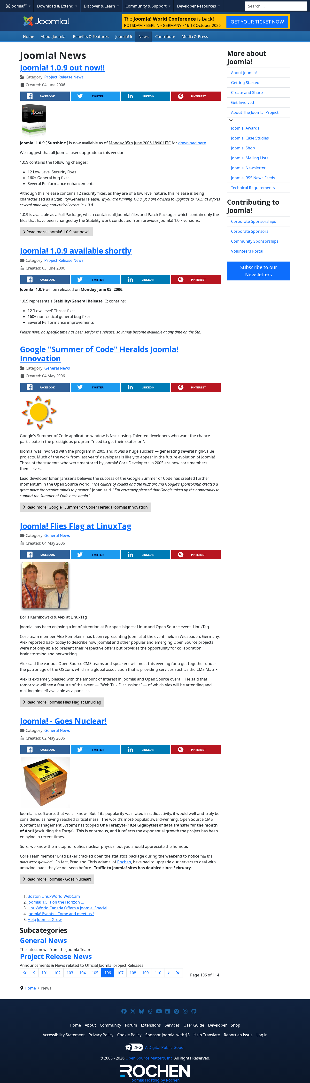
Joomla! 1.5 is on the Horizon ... (56, 902)
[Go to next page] (168, 972)
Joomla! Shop (243, 148)
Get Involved (242, 102)
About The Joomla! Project (255, 112)
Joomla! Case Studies (250, 138)
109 (145, 972)
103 (70, 972)
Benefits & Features (91, 36)
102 (57, 972)
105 (95, 972)
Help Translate (207, 1034)
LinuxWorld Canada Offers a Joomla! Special (67, 908)
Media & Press (195, 36)
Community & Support (146, 6)
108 (133, 972)
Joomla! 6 (123, 36)
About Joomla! (53, 36)
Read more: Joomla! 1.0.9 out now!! (57, 231)
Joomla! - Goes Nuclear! (63, 721)
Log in (262, 1034)
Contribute (165, 36)
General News (57, 368)
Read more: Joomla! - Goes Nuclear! (58, 879)
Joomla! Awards (245, 128)
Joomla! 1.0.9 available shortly (76, 250)
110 (158, 972)
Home (28, 36)
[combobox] (276, 6)
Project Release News (64, 77)
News (144, 36)
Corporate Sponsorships (253, 221)
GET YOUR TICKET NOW (257, 21)
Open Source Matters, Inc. (149, 1058)
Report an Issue (238, 1034)
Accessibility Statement (64, 1034)
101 (44, 972)
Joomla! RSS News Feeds (253, 177)
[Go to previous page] (34, 972)
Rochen (124, 862)
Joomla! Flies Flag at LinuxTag (75, 526)
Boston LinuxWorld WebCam (54, 896)
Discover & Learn (100, 6)
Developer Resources (197, 6)
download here (192, 143)
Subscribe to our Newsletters (258, 271)
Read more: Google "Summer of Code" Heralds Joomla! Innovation (86, 507)
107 (120, 972)
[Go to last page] (178, 972)
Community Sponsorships (255, 241)
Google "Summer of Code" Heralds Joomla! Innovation (99, 354)
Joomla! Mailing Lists (249, 158)
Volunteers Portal (247, 251)
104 (82, 972)
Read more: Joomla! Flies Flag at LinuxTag (63, 702)
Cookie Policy (129, 1034)
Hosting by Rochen (155, 1080)
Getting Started (245, 82)
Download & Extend (55, 6)
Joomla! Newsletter (248, 167)
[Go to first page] (25, 972)
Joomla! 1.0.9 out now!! (62, 67)
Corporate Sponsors (249, 231)
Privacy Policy (101, 1034)
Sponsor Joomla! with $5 (167, 1034)
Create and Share (247, 92)
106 (107, 972)
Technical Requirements (253, 187)
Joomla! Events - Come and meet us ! (61, 913)
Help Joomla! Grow (45, 919)
